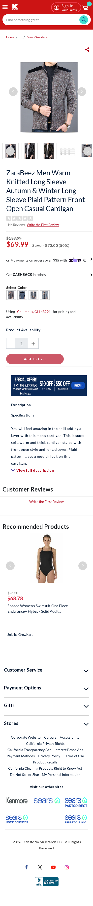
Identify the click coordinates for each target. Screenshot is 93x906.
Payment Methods (21, 756)
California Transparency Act (29, 750)
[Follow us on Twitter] (40, 867)
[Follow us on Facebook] (26, 867)
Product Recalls (45, 762)
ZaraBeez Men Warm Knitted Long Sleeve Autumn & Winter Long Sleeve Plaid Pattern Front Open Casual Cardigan (45, 190)
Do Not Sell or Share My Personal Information (45, 774)
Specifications (22, 415)
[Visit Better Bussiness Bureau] (47, 881)
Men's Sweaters (37, 37)
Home (10, 37)
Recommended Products (35, 526)
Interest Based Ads (69, 750)
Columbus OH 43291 (34, 311)
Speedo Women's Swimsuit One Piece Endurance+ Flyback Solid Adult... (37, 608)
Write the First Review (43, 225)
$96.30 (12, 593)
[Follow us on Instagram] (67, 867)
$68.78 (15, 598)
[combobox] (46, 19)
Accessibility (69, 737)
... (20, 37)
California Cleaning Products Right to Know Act (45, 768)
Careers (50, 737)
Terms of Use (74, 756)
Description (21, 405)
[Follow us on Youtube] (53, 867)
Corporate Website (26, 737)
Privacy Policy (49, 756)
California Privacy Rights (45, 743)
